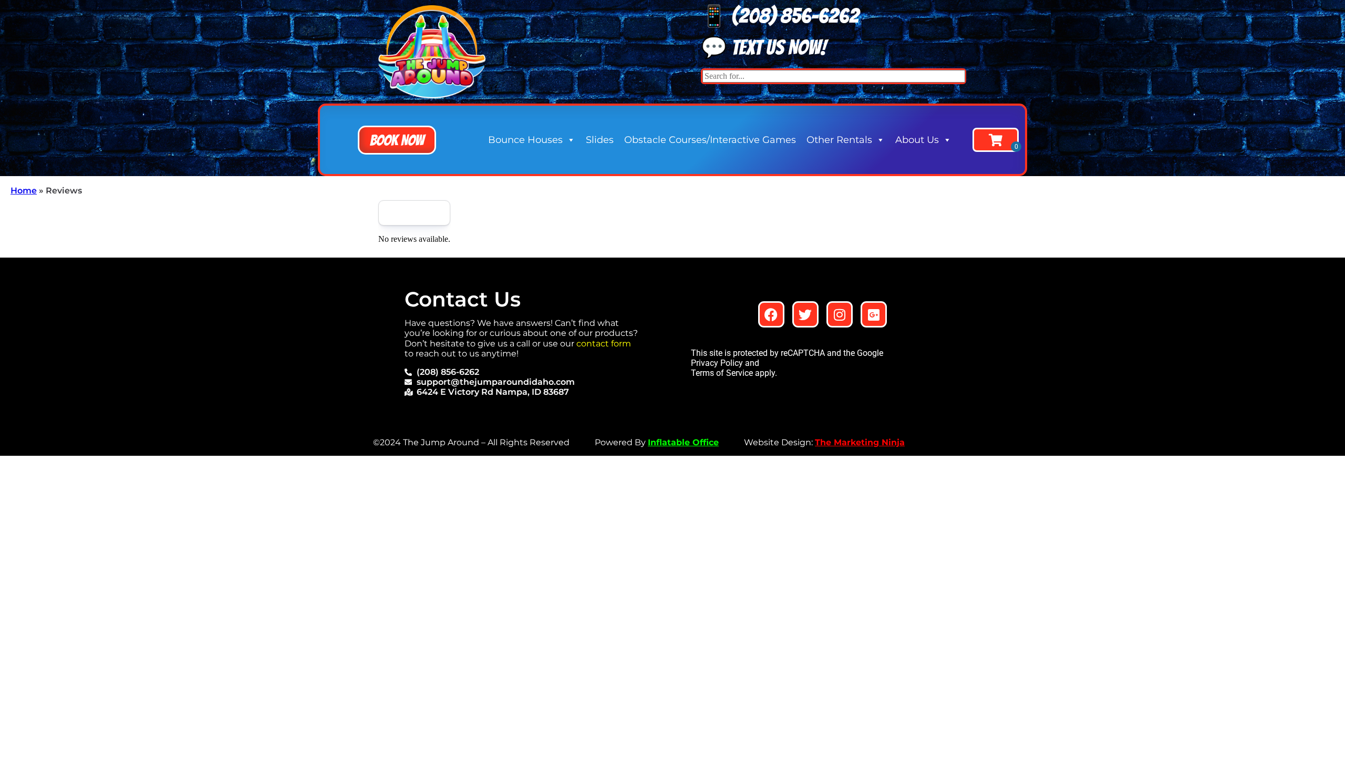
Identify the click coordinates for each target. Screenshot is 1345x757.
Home (24, 191)
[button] (397, 140)
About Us (917, 140)
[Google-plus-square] (874, 314)
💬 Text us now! (763, 47)
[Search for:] (833, 75)
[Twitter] (805, 314)
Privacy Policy (717, 363)
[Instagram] (839, 314)
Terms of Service (722, 373)
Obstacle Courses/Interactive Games (710, 140)
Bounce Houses (525, 140)
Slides (600, 140)
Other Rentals (839, 140)
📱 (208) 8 (746, 16)
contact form (603, 344)
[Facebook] (771, 314)
